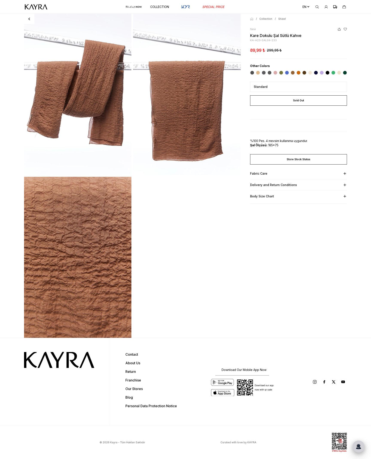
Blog (129, 397)
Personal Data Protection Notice (151, 406)
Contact (131, 354)
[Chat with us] (359, 447)
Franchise (133, 380)
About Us (132, 363)
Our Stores (134, 389)
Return (130, 371)
